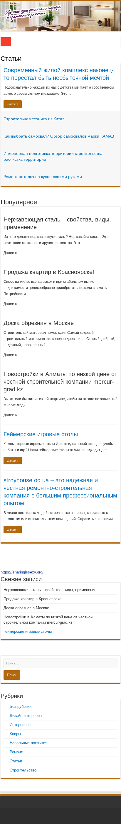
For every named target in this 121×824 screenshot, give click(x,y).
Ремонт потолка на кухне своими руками (43, 176)
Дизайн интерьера (26, 715)
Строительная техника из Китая (34, 118)
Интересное (20, 725)
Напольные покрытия (28, 743)
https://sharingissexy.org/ (22, 572)
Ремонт (16, 752)
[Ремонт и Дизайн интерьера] (60, 16)
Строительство (23, 770)
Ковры (15, 734)
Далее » (12, 104)
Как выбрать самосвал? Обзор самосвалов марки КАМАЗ (59, 136)
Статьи (11, 58)
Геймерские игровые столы (41, 434)
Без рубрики (20, 706)
